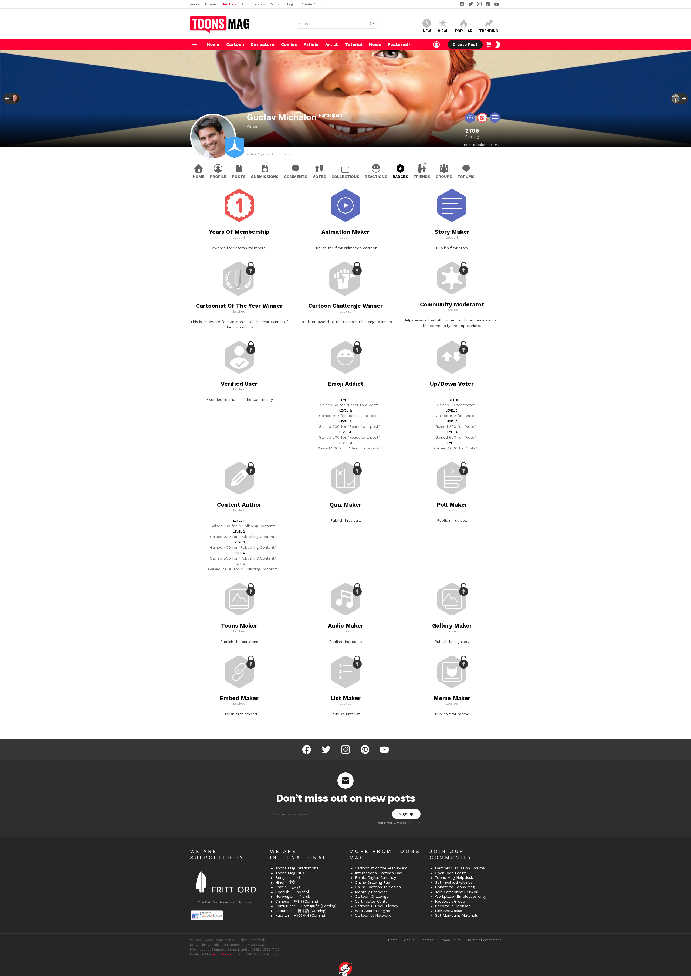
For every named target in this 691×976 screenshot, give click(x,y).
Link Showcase (448, 911)
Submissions (265, 176)
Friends (422, 170)
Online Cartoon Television (378, 887)
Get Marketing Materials (456, 915)
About (409, 940)
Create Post (465, 44)
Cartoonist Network (373, 915)
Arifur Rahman (223, 954)
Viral (443, 31)
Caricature (262, 44)
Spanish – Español (292, 892)
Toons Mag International (297, 868)
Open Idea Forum (450, 873)
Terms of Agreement (484, 940)
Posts (239, 176)
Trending (488, 31)
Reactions (376, 176)
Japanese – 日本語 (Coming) (301, 911)
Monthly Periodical (372, 892)
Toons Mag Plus (289, 873)
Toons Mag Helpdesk (454, 877)
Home (213, 44)
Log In (292, 4)
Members (229, 4)
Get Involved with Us (454, 882)
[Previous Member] (12, 98)
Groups (444, 176)
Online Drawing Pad (372, 882)
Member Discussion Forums (460, 868)
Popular (463, 31)
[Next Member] (679, 98)
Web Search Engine (372, 911)
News (375, 44)
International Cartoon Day (378, 873)
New (427, 31)
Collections (345, 176)
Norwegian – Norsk (292, 896)
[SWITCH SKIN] (497, 44)
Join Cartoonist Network (457, 892)
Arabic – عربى (287, 887)
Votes (319, 176)
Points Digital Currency (375, 877)
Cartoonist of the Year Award (381, 868)
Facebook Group (450, 901)
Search (372, 25)
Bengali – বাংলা (287, 877)
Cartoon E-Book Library (376, 906)
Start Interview (253, 4)
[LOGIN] (436, 44)
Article (311, 44)
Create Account (314, 4)
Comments (295, 176)
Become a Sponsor (452, 906)
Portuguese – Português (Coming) (306, 906)
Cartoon (235, 44)
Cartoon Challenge (371, 896)
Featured (398, 44)
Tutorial (353, 44)
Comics (289, 44)
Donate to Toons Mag (455, 887)
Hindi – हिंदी (285, 882)
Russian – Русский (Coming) (300, 915)
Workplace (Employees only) (461, 896)
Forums (211, 4)
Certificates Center (372, 901)
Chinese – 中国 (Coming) (297, 901)
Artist (331, 44)
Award (195, 4)
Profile (218, 176)
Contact (276, 4)
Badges (400, 176)
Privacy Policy (450, 940)
